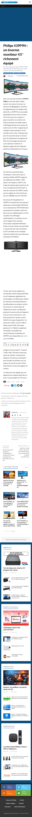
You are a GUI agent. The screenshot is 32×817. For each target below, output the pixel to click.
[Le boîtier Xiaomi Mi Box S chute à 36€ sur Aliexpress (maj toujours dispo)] (16, 737)
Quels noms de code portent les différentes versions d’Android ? (19, 697)
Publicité (21, 803)
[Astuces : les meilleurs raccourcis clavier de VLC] (16, 677)
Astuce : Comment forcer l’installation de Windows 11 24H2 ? (18, 707)
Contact (22, 800)
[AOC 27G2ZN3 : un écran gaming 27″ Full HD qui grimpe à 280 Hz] (23, 515)
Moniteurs (16, 73)
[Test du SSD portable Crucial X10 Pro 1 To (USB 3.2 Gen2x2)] (6, 579)
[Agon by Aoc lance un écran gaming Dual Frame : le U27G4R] (9, 474)
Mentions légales (10, 803)
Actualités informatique (8, 73)
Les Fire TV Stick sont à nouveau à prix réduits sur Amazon (19, 757)
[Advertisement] (16, 24)
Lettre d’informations (19, 807)
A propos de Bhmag (11, 800)
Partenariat (7, 807)
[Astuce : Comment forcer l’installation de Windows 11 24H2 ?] (6, 707)
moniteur (17, 381)
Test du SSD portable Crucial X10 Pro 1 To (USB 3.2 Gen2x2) (19, 578)
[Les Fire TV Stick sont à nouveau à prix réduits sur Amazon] (6, 758)
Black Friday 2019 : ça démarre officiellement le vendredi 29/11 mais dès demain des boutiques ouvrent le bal (8, 455)
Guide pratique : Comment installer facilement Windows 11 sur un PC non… (19, 596)
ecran (13, 381)
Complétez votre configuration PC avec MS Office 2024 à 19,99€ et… (19, 766)
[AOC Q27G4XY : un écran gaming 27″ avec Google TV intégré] (9, 496)
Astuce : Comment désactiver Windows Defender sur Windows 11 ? (19, 715)
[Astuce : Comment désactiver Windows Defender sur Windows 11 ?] (6, 716)
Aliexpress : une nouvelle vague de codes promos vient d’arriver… (19, 774)
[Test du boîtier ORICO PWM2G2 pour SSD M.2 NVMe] (6, 588)
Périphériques (22, 73)
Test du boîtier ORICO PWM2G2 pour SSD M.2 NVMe (20, 587)
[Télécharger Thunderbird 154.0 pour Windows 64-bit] (6, 639)
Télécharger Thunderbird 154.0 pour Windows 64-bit (19, 638)
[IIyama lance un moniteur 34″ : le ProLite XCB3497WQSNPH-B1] (23, 474)
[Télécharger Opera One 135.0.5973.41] (16, 618)
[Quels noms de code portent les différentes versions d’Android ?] (6, 698)
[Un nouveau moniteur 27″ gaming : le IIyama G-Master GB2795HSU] (9, 515)
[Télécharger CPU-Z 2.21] (6, 647)
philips (22, 381)
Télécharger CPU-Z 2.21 (17, 646)
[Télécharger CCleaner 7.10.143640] (6, 656)
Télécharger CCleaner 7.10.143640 (17, 655)
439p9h (8, 381)
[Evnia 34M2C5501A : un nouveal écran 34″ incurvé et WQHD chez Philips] (23, 496)
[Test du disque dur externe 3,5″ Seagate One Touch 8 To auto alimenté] (16, 558)
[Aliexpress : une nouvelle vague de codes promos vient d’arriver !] (6, 775)
